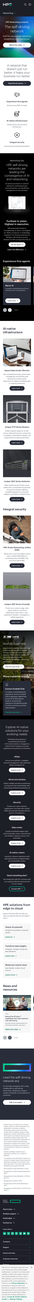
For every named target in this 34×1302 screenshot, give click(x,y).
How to (7, 1209)
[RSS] (28, 1233)
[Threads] (16, 1233)
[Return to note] (8, 1190)
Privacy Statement (18, 1283)
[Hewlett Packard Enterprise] (7, 4)
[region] (17, 286)
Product (9, 1214)
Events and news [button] (9, 1253)
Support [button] (6, 1247)
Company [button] (6, 1242)
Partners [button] (6, 1264)
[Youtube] (24, 1233)
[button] (31, 1267)
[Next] (10, 310)
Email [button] (7, 1218)
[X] (8, 1233)
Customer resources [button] (10, 1259)
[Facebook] (20, 1233)
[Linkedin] (4, 1233)
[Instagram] (12, 1233)
